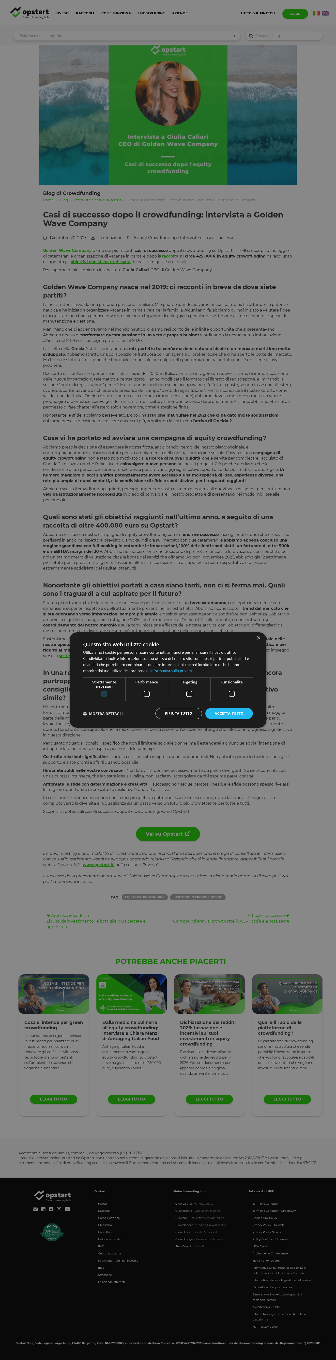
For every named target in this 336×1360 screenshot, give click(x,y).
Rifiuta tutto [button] (178, 713)
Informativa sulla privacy (171, 670)
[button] (103, 713)
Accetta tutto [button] (229, 713)
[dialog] (168, 680)
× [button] (258, 638)
